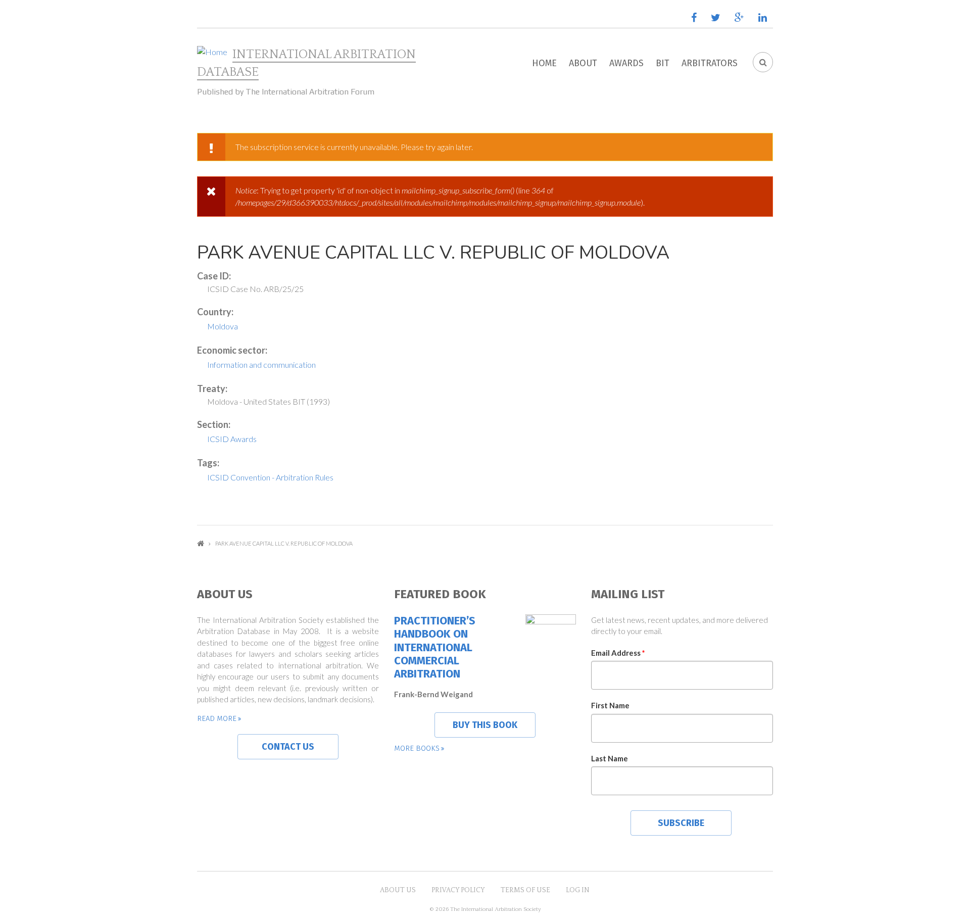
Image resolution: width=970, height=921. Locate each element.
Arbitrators (710, 63)
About (583, 63)
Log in (578, 890)
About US (398, 890)
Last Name (609, 758)
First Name (610, 705)
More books (417, 748)
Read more (216, 718)
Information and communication (261, 364)
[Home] (212, 52)
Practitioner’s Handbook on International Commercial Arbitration (434, 647)
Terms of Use (525, 890)
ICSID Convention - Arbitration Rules (270, 477)
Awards (626, 63)
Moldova (222, 326)
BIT (662, 63)
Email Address (618, 652)
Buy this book (485, 725)
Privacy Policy (458, 890)
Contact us (288, 746)
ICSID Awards (232, 439)
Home (544, 63)
